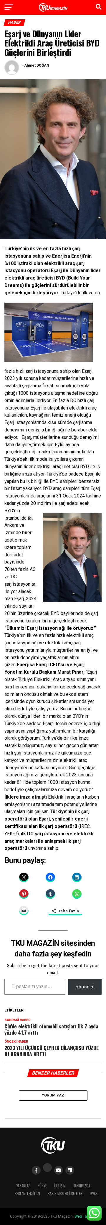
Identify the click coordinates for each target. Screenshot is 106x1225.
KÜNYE (42, 1186)
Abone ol (85, 986)
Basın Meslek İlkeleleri (65, 1193)
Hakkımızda (81, 1186)
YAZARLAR (23, 1186)
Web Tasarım (85, 1216)
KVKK (93, 1193)
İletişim (60, 1186)
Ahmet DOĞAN (36, 65)
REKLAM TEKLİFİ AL (28, 1193)
